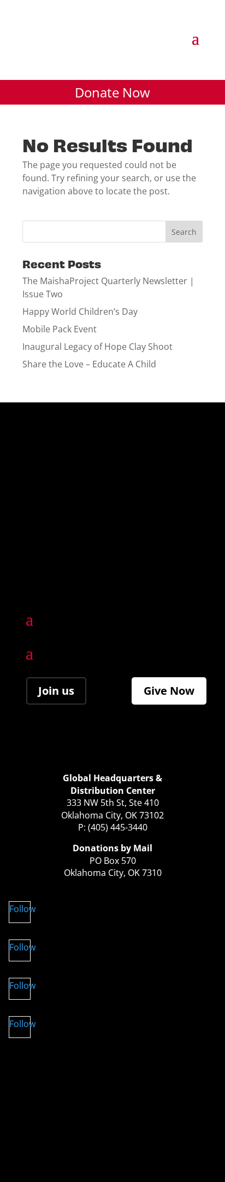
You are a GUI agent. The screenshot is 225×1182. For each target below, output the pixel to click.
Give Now (169, 690)
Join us (56, 690)
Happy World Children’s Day (80, 311)
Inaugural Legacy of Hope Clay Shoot (97, 347)
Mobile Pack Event (59, 329)
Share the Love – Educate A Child (89, 364)
